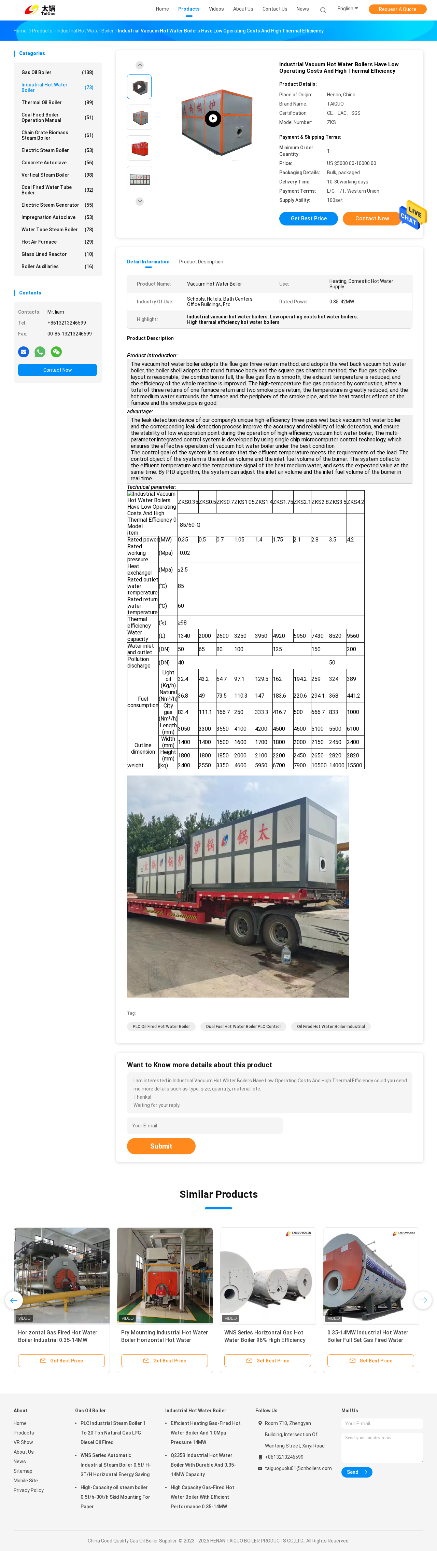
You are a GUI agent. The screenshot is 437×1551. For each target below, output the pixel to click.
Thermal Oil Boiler (58, 102)
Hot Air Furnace (58, 242)
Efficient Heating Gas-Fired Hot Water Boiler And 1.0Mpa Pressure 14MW (206, 1432)
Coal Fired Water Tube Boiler (58, 189)
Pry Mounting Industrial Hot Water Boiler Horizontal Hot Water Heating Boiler (164, 1340)
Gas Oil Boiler (58, 72)
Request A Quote (398, 9)
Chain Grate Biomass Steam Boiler (58, 135)
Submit (161, 1146)
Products (24, 1433)
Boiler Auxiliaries (58, 266)
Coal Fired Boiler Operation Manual (58, 117)
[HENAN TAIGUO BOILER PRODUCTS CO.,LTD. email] (23, 351)
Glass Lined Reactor (58, 254)
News (20, 1461)
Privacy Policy (29, 1490)
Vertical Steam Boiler (58, 175)
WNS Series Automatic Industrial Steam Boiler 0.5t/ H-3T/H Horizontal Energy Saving (116, 1465)
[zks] (213, 118)
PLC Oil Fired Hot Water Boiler (161, 1026)
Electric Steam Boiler (58, 150)
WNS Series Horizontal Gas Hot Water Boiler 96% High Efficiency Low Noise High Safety (265, 1340)
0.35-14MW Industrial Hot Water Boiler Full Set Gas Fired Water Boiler (367, 1340)
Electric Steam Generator (58, 205)
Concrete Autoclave (58, 162)
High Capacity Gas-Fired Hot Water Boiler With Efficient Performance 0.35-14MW (202, 1497)
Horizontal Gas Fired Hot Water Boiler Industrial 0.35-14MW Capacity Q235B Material (57, 1340)
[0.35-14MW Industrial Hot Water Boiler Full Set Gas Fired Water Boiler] (371, 1275)
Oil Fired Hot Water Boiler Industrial (331, 1026)
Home (20, 1423)
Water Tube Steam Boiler (58, 229)
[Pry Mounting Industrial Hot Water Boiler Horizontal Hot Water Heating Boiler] (165, 1275)
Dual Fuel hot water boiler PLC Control (243, 1026)
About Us (24, 1452)
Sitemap (23, 1471)
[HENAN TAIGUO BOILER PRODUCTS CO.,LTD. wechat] (56, 351)
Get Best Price (309, 218)
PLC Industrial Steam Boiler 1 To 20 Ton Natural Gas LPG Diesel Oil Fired (113, 1432)
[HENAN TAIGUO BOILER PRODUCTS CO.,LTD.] (40, 10)
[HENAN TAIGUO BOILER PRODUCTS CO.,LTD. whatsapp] (39, 351)
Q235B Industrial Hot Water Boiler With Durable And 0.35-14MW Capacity (203, 1465)
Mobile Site (26, 1480)
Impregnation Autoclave (58, 217)
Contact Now (57, 370)
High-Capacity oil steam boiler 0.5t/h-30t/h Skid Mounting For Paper (115, 1497)
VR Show (23, 1442)
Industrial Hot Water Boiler (58, 87)
